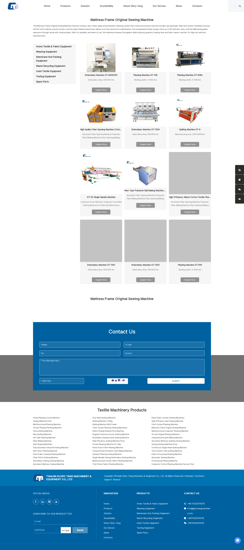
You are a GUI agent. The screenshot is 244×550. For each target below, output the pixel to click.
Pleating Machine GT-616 (190, 265)
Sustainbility (106, 6)
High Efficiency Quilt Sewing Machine (167, 421)
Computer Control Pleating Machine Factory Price (173, 464)
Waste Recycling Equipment (150, 518)
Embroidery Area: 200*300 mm (101, 80)
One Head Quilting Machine (104, 418)
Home (47, 6)
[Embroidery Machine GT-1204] (145, 112)
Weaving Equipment (146, 508)
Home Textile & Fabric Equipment (152, 503)
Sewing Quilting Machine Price (164, 444)
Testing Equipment (145, 528)
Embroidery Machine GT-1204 (145, 129)
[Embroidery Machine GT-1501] (101, 241)
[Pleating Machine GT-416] (145, 57)
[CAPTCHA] (117, 381)
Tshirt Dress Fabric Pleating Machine (107, 464)
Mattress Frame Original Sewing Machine (169, 428)
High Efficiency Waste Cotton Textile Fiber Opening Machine (190, 197)
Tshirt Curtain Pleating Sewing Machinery (109, 428)
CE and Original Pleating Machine (166, 434)
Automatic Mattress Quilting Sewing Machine (171, 441)
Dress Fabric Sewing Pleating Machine (49, 454)
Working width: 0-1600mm (190, 80)
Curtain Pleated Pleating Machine (47, 428)
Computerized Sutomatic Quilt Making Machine (112, 451)
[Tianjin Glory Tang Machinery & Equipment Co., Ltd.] (13, 6)
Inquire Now (101, 90)
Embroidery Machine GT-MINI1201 (101, 75)
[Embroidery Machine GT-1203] (145, 241)
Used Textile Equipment (148, 523)
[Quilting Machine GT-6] (190, 112)
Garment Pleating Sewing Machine (107, 454)
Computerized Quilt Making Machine (167, 437)
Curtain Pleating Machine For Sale (106, 444)
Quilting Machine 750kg (102, 421)
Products (65, 6)
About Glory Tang (133, 6)
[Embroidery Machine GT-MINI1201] (101, 57)
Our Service (159, 6)
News (179, 6)
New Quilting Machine (42, 434)
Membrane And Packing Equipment (153, 513)
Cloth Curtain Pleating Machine (165, 424)
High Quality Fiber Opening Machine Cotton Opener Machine (101, 129)
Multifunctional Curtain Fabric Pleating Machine (112, 461)
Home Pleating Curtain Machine (46, 418)
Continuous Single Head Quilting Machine (169, 447)
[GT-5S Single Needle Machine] (101, 173)
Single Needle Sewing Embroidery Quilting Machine (114, 457)
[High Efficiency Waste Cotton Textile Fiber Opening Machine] (190, 173)
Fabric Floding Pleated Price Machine (108, 431)
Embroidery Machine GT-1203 (145, 265)
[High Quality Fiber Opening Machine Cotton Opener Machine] (101, 112)
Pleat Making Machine (42, 441)
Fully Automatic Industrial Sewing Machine (50, 447)
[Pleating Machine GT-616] (190, 241)
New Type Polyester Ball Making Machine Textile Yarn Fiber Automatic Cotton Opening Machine (145, 190)
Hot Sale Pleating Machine (44, 437)
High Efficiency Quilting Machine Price (108, 441)
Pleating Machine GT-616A (190, 75)
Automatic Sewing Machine (163, 457)
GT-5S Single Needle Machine (101, 197)
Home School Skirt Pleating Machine (107, 447)
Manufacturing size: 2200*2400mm (190, 134)
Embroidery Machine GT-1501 (101, 265)
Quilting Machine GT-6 (189, 129)
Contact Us (191, 493)
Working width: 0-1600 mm (145, 80)
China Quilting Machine (42, 431)
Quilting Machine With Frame (104, 424)
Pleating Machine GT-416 (145, 75)
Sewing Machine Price (42, 421)
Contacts (197, 6)
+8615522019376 (195, 518)
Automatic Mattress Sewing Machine (48, 464)
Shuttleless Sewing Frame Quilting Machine (110, 437)
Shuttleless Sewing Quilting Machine (48, 461)
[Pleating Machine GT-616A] (190, 57)
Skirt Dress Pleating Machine (45, 451)
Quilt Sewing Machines (42, 444)
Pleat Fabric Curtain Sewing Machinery (168, 418)
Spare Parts (142, 532)
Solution (85, 6)
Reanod (116, 479)
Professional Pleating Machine (164, 461)
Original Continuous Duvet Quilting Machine (110, 434)
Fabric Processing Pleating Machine (167, 454)
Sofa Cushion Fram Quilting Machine (167, 451)
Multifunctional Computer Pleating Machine (170, 431)
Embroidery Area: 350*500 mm (145, 134)
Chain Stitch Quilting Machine (45, 457)
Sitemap (189, 476)
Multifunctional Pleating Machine (47, 424)
